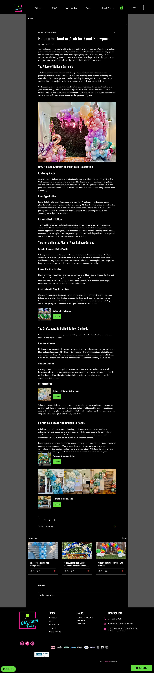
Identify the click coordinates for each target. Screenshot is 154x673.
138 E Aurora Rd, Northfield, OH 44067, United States (123, 629)
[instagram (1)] (22, 643)
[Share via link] (55, 520)
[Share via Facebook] (39, 520)
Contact (52, 628)
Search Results (55, 632)
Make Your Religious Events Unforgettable (40, 564)
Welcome (53, 617)
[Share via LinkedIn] (49, 520)
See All (124, 538)
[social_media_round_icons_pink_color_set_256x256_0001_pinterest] (27, 643)
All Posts (30, 18)
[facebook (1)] (32, 643)
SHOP (51, 621)
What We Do (54, 625)
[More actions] (114, 32)
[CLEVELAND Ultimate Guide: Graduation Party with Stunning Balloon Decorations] (77, 550)
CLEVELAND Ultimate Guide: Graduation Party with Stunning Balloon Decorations (75, 564)
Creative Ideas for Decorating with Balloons (110, 564)
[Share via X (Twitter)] (44, 520)
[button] (122, 7)
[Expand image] (51, 481)
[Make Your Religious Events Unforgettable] (43, 550)
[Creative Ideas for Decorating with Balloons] (111, 550)
